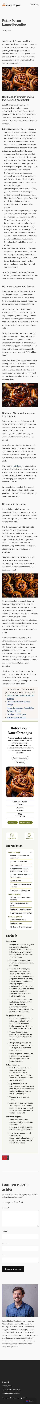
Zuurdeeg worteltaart (16, 717)
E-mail (5, 1243)
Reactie (5, 1208)
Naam (5, 1231)
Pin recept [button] (20, 762)
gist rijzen (17, 466)
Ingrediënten (12, 838)
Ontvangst (6, 1203)
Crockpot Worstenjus (16, 714)
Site (3, 1255)
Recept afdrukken (20, 758)
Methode (29, 838)
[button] (31, 852)
